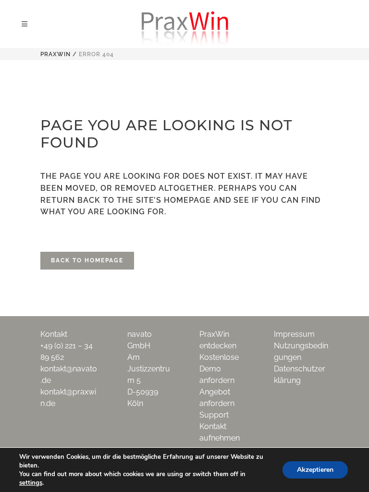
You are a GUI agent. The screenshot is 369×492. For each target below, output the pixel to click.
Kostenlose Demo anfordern (219, 369)
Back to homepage (87, 260)
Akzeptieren (315, 469)
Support (214, 414)
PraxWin (55, 54)
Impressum (294, 334)
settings (30, 483)
